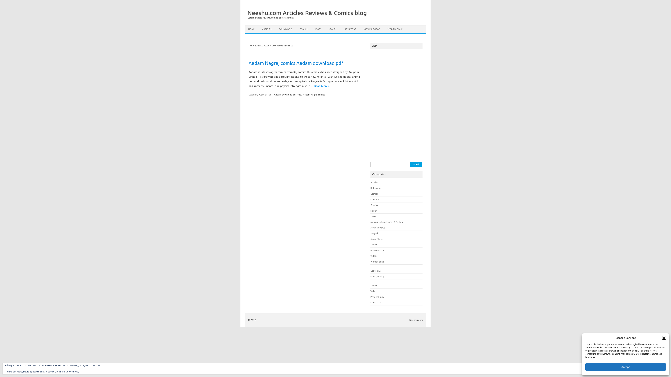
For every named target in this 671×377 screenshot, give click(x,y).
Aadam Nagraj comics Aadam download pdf (295, 63)
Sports (373, 244)
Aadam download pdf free (287, 94)
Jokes (318, 29)
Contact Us (375, 270)
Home (251, 29)
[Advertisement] (396, 104)
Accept (625, 366)
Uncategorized (377, 250)
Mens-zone (350, 29)
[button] (664, 337)
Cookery (374, 199)
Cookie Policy (72, 372)
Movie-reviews (372, 29)
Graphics (374, 205)
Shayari (374, 233)
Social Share (376, 239)
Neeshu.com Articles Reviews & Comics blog (307, 12)
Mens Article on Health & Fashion (386, 222)
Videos (373, 256)
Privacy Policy (377, 276)
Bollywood (285, 29)
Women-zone (395, 29)
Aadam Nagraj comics (314, 94)
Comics (303, 29)
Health (332, 29)
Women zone (377, 261)
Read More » (322, 85)
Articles (266, 29)
